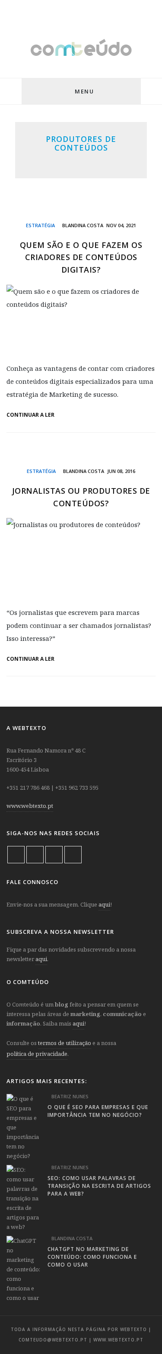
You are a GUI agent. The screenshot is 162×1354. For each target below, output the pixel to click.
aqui (104, 904)
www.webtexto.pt (29, 806)
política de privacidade (36, 1054)
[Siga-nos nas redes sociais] (11, 91)
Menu (84, 91)
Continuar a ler (31, 415)
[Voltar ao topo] (140, 1326)
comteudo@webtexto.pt (53, 1340)
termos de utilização (64, 1043)
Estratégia (40, 225)
